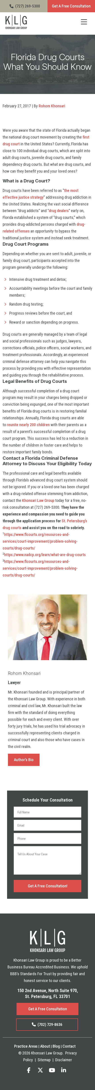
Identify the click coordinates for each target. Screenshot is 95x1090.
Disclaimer (63, 1060)
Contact (69, 1046)
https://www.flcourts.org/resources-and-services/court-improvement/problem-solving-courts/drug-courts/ (40, 541)
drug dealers (59, 210)
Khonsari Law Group (38, 500)
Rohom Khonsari (52, 106)
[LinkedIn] (63, 1070)
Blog (56, 1046)
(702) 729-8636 (50, 1024)
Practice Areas (26, 1046)
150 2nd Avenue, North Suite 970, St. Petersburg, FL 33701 (47, 993)
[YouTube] (52, 1070)
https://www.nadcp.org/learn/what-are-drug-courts (45, 554)
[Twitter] (40, 1070)
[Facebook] (28, 1070)
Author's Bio (24, 759)
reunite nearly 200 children (28, 424)
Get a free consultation (47, 1009)
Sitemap (44, 1060)
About (45, 1046)
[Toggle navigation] (84, 22)
